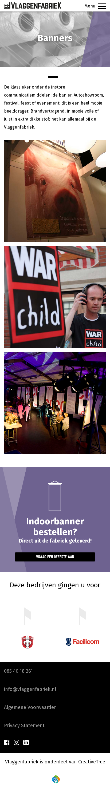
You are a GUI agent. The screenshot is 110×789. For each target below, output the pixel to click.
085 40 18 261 (18, 671)
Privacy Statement (24, 725)
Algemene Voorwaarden (30, 707)
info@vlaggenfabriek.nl (30, 689)
